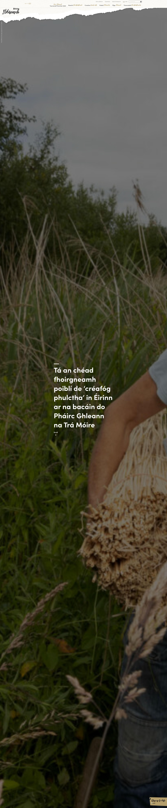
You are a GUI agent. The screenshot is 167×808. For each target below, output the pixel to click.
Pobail (104, 5)
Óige (116, 5)
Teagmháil (107, 1)
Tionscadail (132, 5)
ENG (126, 1)
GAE (124, 1)
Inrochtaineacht (116, 1)
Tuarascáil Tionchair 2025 (58, 5)
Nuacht (75, 5)
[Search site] (141, 2)
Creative (91, 5)
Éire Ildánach (99, 1)
